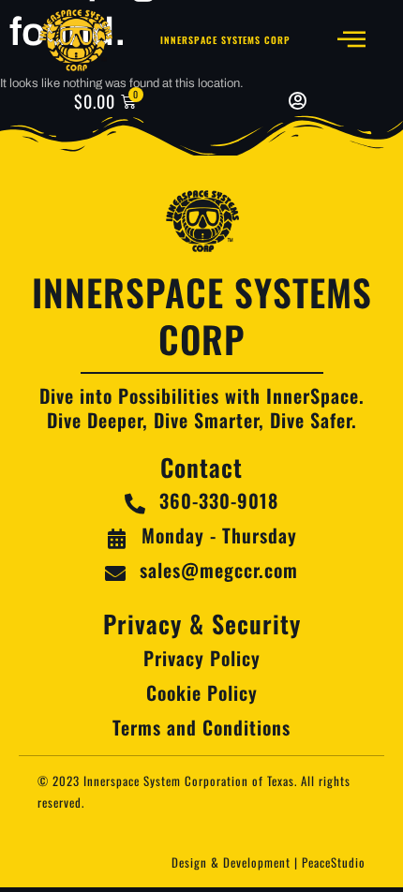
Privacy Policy (202, 658)
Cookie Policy (202, 692)
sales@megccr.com (219, 570)
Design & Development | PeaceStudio (269, 862)
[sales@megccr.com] (115, 573)
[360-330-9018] (135, 504)
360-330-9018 (218, 500)
